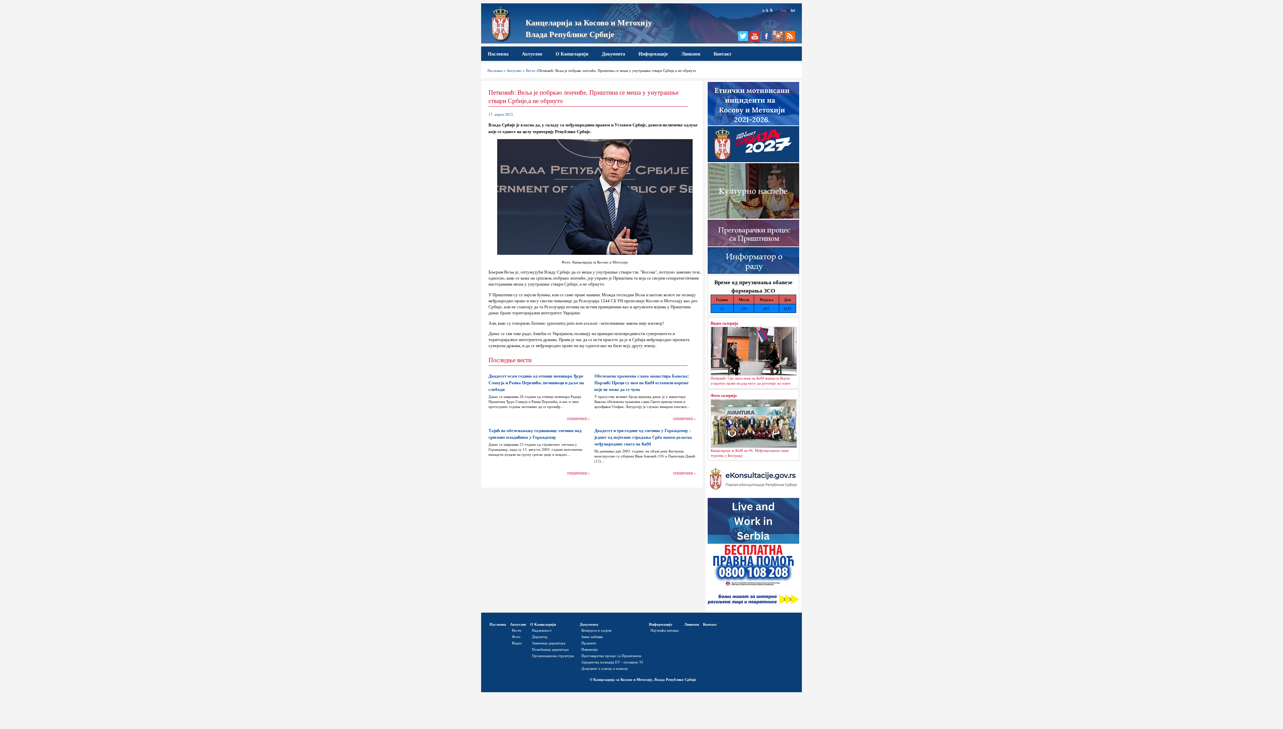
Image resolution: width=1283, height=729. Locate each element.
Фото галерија (724, 395)
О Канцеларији (572, 53)
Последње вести (510, 359)
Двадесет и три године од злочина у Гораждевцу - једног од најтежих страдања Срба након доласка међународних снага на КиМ (643, 437)
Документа (613, 53)
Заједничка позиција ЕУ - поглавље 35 (612, 661)
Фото (516, 636)
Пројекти (588, 642)
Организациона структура (553, 655)
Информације (653, 53)
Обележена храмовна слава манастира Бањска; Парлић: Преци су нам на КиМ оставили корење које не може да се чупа (641, 383)
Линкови (690, 53)
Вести (530, 70)
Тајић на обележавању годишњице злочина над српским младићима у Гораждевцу (535, 433)
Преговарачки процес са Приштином (611, 655)
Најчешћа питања (665, 630)
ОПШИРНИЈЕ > (578, 419)
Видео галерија (724, 323)
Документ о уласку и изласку (604, 668)
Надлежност (542, 630)
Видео (517, 642)
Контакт (722, 53)
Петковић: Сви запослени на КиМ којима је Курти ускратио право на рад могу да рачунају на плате (751, 381)
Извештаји (589, 649)
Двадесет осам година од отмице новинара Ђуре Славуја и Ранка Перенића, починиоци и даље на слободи (536, 383)
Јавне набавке (592, 636)
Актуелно (532, 53)
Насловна (498, 53)
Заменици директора (548, 642)
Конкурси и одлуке (596, 630)
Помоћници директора (550, 649)
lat (793, 10)
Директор (540, 636)
